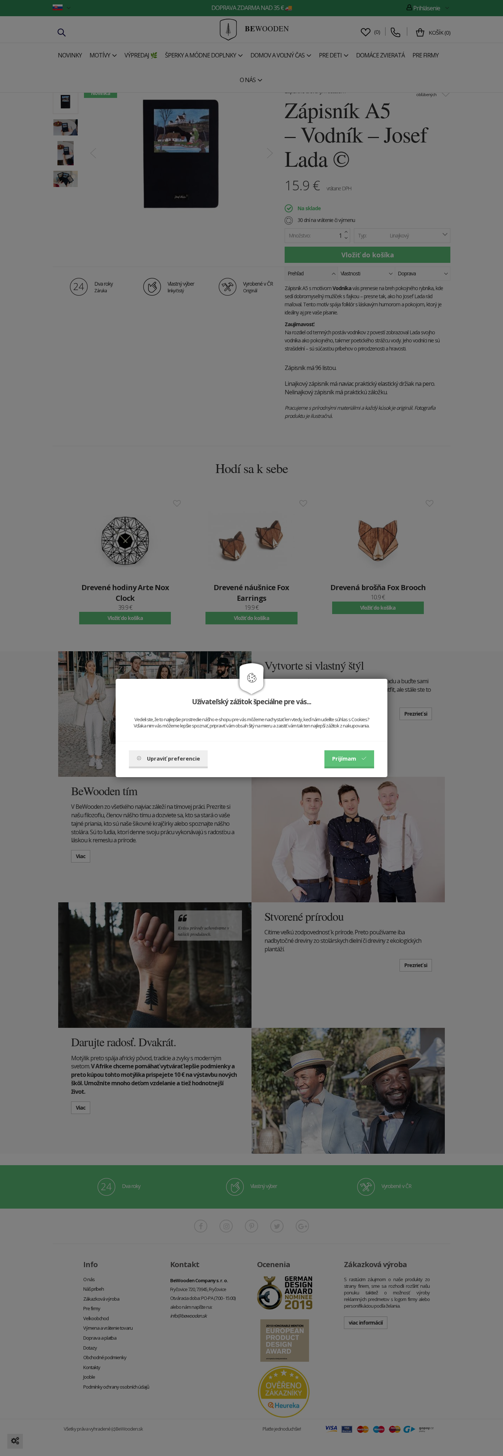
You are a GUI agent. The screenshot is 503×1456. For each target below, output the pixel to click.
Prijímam (344, 758)
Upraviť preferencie (173, 758)
